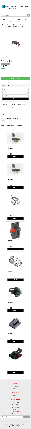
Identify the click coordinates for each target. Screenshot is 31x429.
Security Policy (15, 409)
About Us (15, 395)
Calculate (16, 99)
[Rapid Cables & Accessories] (15, 6)
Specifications (21, 104)
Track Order (15, 388)
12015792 (10, 179)
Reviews (4, 108)
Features (13, 104)
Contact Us (15, 398)
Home (3, 25)
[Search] (28, 15)
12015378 (10, 148)
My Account (15, 386)
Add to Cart (16, 78)
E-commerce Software (13, 426)
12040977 (10, 364)
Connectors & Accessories (10, 26)
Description (5, 104)
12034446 (10, 302)
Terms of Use (15, 402)
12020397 (10, 210)
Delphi (22, 25)
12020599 (10, 241)
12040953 (10, 333)
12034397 (10, 271)
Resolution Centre (15, 391)
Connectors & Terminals (13, 25)
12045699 (20, 26)
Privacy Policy (15, 405)
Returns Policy (15, 407)
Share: (3, 63)
